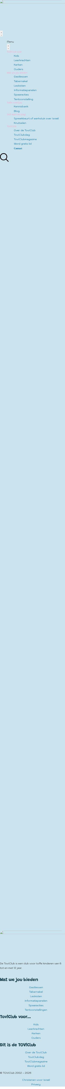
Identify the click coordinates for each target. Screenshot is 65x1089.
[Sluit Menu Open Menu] (8, 47)
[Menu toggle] (1, 33)
